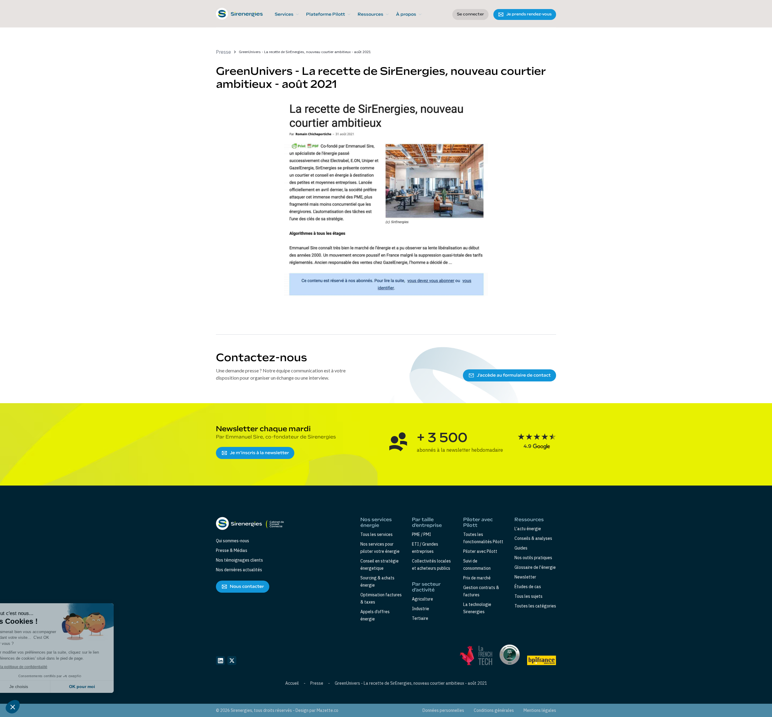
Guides (520, 548)
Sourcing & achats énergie (377, 581)
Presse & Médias (231, 550)
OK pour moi (101, 686)
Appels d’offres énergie (375, 615)
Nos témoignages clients (239, 560)
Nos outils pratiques (533, 557)
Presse (316, 683)
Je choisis (37, 686)
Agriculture (422, 599)
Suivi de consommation (477, 564)
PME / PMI (421, 534)
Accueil (292, 683)
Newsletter (525, 577)
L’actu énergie (527, 528)
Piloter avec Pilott (480, 551)
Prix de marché (477, 578)
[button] (287, 14)
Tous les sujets (528, 596)
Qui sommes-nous (232, 540)
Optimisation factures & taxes (381, 598)
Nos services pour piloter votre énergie (380, 547)
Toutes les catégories (535, 606)
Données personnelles (443, 710)
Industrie (420, 608)
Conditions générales (494, 710)
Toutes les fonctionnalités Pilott (483, 538)
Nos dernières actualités (239, 569)
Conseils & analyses (533, 538)
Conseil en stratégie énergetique (379, 564)
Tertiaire (420, 618)
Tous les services (376, 534)
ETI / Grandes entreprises (425, 547)
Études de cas (527, 586)
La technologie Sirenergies (477, 608)
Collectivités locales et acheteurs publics (431, 564)
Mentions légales (540, 710)
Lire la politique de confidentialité (39, 667)
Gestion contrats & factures (481, 591)
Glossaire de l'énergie (535, 567)
